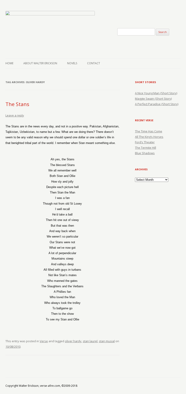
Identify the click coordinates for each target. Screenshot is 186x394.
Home (9, 63)
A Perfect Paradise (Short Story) (156, 104)
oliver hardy (73, 341)
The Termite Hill (145, 148)
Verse (44, 341)
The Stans (17, 104)
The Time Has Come (148, 131)
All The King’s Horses (149, 137)
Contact (93, 63)
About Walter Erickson (40, 63)
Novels (72, 63)
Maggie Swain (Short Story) (153, 99)
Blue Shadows (145, 153)
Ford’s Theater (145, 142)
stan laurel (90, 341)
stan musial (107, 341)
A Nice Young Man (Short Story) (156, 93)
